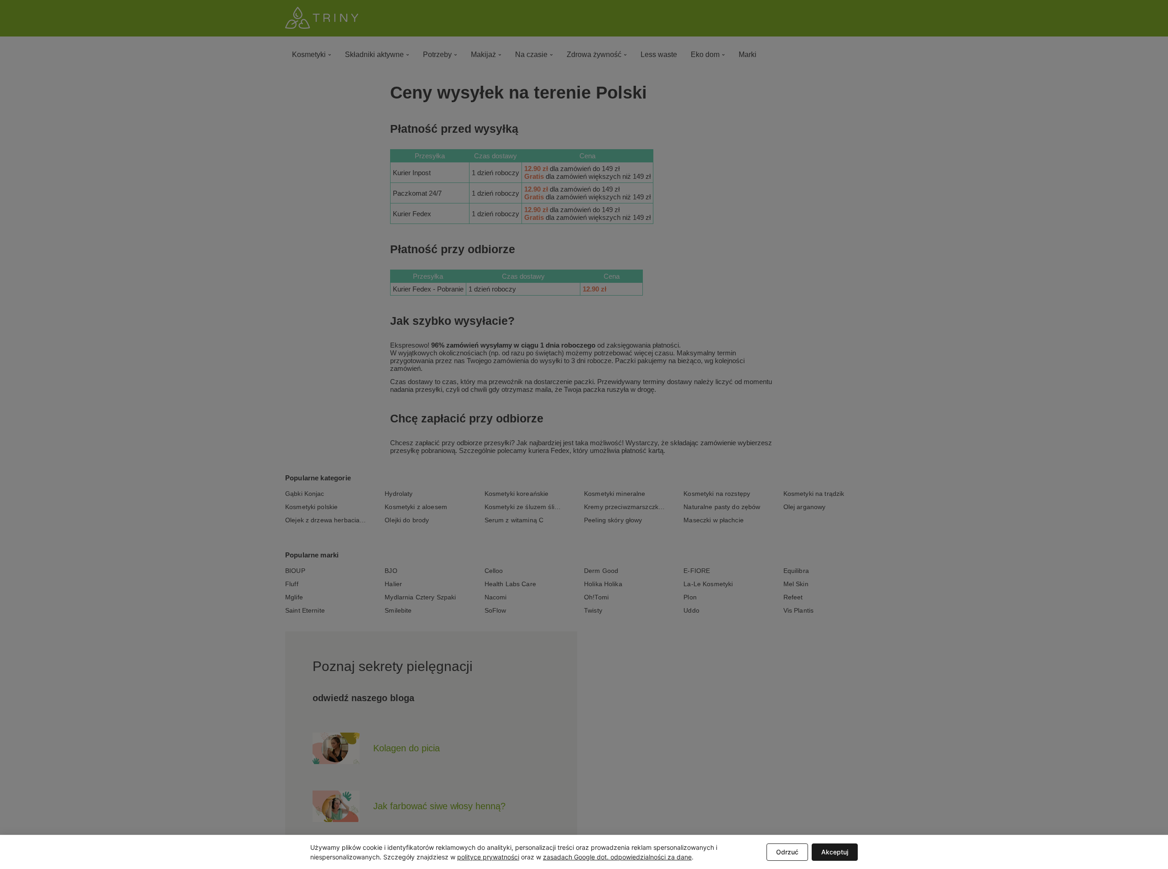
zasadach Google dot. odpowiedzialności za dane (617, 857)
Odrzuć (787, 852)
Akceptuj (834, 852)
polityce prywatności (488, 857)
